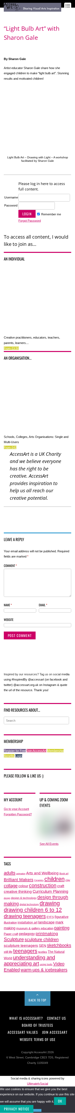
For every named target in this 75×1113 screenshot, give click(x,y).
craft (60, 886)
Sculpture (14, 939)
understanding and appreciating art (29, 960)
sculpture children (42, 939)
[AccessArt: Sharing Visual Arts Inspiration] (32, 9)
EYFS (50, 917)
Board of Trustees (37, 1025)
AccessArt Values (23, 1032)
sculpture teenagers (21, 945)
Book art (63, 873)
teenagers (25, 951)
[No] (37, 1110)
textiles (42, 951)
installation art (27, 922)
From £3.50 (11, 348)
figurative (61, 917)
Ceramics (39, 880)
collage (11, 885)
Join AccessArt (36, 750)
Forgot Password (29, 220)
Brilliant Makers (18, 879)
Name (8, 605)
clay (67, 880)
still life (8, 951)
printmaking (47, 933)
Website (8, 619)
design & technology (24, 897)
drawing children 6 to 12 (33, 910)
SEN (42, 946)
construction (42, 885)
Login (18, 756)
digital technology (29, 904)
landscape (46, 922)
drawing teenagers (25, 916)
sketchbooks (59, 945)
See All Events (49, 843)
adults (9, 872)
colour (23, 886)
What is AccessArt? (26, 1018)
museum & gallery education (34, 928)
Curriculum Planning (50, 891)
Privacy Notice (16, 1108)
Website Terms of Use (37, 1039)
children (54, 879)
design (7, 898)
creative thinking (18, 891)
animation (20, 873)
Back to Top (37, 1000)
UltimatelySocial (37, 1083)
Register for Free (15, 750)
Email (43, 605)
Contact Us (56, 1018)
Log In (7, 15)
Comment (10, 565)
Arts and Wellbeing (42, 873)
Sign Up (18, 15)
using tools (46, 964)
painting (61, 927)
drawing (50, 903)
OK (60, 1101)
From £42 (10, 447)
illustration (10, 922)
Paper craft (11, 934)
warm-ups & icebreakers (44, 969)
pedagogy (27, 934)
